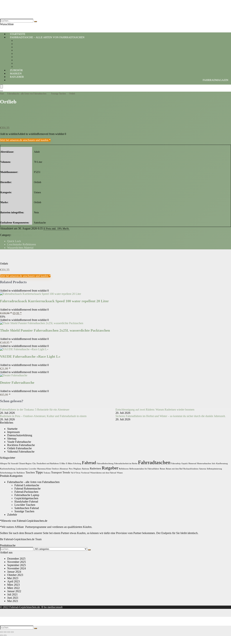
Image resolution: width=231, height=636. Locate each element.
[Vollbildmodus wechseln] (5, 632)
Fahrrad (89, 462)
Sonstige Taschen (58, 93)
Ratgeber (17, 76)
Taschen (30, 472)
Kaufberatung (222, 464)
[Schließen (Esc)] (12, 632)
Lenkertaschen (22, 469)
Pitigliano (77, 469)
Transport (56, 472)
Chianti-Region (25, 464)
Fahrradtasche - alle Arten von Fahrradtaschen (26, 93)
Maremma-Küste (44, 469)
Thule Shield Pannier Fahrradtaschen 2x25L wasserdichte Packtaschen (55, 330)
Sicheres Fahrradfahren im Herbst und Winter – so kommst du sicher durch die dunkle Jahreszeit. (171, 416)
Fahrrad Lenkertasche (26, 56)
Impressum (13, 432)
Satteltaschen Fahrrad (26, 43)
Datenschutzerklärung (19, 435)
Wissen (120, 473)
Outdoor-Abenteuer (60, 469)
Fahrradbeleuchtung (105, 464)
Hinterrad (192, 464)
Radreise (85, 469)
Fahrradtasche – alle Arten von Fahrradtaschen (47, 37)
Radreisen (95, 468)
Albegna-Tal (5, 464)
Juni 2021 (12, 597)
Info (213, 464)
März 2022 (13, 587)
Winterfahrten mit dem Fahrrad (103, 473)
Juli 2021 (12, 594)
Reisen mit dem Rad (174, 469)
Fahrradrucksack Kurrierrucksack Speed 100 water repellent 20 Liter (54, 301)
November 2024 (16, 568)
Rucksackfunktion (191, 469)
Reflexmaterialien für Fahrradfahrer (144, 469)
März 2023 (13, 584)
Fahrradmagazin (215, 80)
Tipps (39, 472)
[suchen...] (35, 21)
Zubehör (12, 514)
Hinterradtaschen (204, 464)
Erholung (77, 464)
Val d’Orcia (75, 473)
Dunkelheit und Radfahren (48, 464)
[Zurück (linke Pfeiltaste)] (1, 635)
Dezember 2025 (16, 558)
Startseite (12, 428)
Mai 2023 (12, 578)
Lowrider (32, 469)
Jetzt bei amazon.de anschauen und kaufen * (25, 140)
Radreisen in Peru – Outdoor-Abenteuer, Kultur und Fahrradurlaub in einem (43, 416)
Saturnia (202, 469)
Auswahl (14, 464)
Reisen (162, 469)
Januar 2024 (14, 571)
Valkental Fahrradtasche (20, 451)
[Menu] (1, 86)
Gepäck (184, 464)
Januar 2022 (14, 591)
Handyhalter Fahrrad (26, 40)
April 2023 (13, 581)
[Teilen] (8, 632)
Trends (66, 472)
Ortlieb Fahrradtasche (12, 231)
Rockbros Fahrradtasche (21, 445)
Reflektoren (124, 469)
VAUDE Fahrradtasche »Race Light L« (30, 356)
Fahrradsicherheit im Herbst (125, 464)
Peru (71, 469)
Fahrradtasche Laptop (26, 50)
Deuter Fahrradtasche (17, 382)
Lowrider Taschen (24, 60)
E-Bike (62, 464)
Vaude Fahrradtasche (19, 441)
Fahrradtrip (176, 464)
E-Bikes (69, 464)
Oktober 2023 (15, 574)
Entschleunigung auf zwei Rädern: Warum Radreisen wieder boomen (155, 409)
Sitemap (11, 438)
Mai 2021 (12, 600)
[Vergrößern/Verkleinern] (1, 632)
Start (2, 93)
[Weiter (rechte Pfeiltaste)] (5, 635)
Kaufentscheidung (7, 469)
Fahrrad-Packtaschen (26, 47)
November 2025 (16, 561)
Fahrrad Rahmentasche (27, 63)
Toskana (46, 473)
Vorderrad (85, 473)
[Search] (1, 90)
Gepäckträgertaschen (26, 53)
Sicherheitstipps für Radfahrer (12, 473)
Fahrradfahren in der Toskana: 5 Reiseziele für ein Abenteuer (34, 409)
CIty (34, 464)
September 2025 (16, 565)
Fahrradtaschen (154, 462)
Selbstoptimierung (214, 469)
